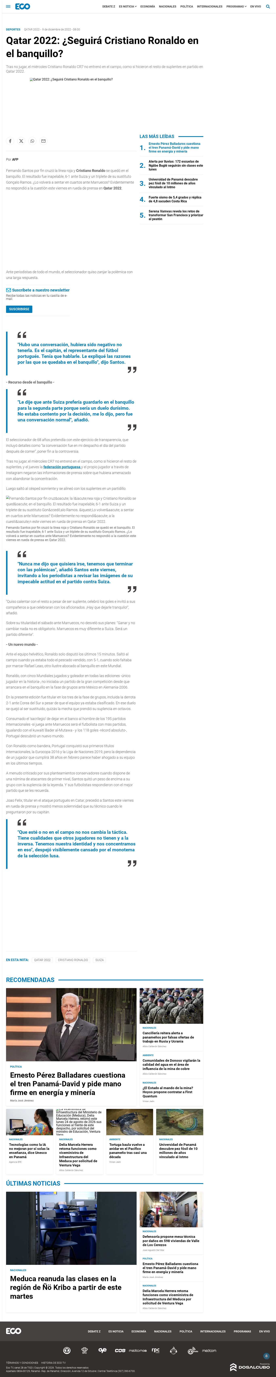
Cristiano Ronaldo (73, 960)
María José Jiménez (22, 1100)
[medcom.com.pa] (209, 1354)
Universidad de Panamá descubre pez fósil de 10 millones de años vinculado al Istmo (173, 183)
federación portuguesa (62, 467)
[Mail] (43, 141)
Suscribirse (19, 309)
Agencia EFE (15, 1162)
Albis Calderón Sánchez (154, 1046)
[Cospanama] (120, 1354)
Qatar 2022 (32, 29)
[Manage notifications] (266, 1356)
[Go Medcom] (138, 1354)
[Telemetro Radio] (191, 1354)
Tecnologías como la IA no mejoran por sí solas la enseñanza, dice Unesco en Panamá (29, 1151)
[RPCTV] (85, 1354)
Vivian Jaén (148, 1101)
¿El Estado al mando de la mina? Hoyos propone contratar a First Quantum (168, 1092)
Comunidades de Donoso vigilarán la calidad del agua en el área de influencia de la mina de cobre (171, 1064)
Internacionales (209, 6)
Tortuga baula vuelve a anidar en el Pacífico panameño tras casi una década (128, 1151)
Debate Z (108, 6)
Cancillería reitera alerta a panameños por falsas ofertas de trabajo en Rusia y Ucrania (168, 1037)
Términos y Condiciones (22, 1362)
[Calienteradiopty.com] (173, 1354)
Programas (235, 6)
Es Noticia (126, 6)
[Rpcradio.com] (156, 1354)
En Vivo (255, 6)
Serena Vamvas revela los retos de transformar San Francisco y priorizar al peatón (176, 215)
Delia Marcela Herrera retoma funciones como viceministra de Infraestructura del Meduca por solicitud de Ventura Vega (78, 1155)
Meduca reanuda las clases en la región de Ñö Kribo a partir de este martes (65, 1287)
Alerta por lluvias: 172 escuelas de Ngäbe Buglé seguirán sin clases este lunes (176, 165)
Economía (147, 6)
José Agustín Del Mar (153, 1250)
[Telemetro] (67, 1354)
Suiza (99, 960)
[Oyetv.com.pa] (102, 1354)
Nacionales (167, 6)
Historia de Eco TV (53, 1362)
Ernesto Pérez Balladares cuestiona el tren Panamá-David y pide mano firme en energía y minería (174, 147)
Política (186, 6)
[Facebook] (10, 141)
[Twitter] (21, 141)
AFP (15, 159)
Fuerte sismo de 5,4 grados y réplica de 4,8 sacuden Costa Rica (175, 199)
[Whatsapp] (32, 141)
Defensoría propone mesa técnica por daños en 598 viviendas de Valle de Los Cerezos (171, 1241)
